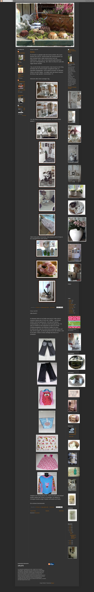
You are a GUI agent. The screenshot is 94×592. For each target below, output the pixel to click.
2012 (70, 540)
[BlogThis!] (58, 307)
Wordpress (24, 109)
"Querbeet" (71, 310)
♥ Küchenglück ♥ (24, 99)
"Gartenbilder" (71, 304)
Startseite (47, 510)
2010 (70, 543)
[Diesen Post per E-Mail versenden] (57, 307)
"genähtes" (71, 305)
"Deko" (70, 300)
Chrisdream (71, 62)
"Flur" (70, 303)
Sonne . (32, 52)
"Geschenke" (71, 307)
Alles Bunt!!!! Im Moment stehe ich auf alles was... (73, 537)
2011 (70, 542)
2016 (70, 525)
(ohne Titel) (71, 436)
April (71, 532)
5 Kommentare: (52, 307)
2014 (70, 529)
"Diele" (70, 301)
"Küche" (70, 308)
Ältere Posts (61, 510)
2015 (70, 527)
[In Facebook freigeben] (61, 307)
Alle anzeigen (24, 115)
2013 (70, 530)
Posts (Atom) (37, 512)
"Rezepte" (71, 311)
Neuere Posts (33, 510)
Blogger (52, 583)
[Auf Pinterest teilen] (62, 307)
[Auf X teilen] (59, 307)
